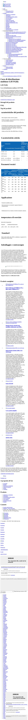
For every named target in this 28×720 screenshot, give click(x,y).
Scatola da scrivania (10, 20)
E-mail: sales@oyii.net (7, 507)
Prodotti (4, 13)
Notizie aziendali (9, 67)
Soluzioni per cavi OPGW (11, 43)
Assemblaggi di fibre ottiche (11, 16)
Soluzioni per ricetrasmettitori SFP (15, 54)
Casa (4, 8)
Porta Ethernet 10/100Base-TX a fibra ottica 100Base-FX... (14, 288)
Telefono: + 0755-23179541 (9, 508)
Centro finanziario (9, 60)
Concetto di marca (9, 12)
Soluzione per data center (11, 35)
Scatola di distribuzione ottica (12, 22)
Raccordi (7, 27)
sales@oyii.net (7, 5)
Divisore (7, 25)
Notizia (4, 65)
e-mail (13, 99)
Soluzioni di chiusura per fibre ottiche (13, 50)
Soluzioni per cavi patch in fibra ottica (13, 48)
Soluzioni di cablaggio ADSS (12, 42)
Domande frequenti (10, 64)
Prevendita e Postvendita (11, 63)
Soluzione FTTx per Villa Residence (15, 41)
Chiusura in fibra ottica (10, 21)
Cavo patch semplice (11, 410)
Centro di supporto (7, 487)
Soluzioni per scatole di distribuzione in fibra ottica (16, 47)
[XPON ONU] (9, 435)
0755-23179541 (7, 4)
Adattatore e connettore (10, 14)
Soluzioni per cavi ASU (10, 44)
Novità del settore (9, 68)
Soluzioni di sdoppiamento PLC (12, 51)
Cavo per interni (9, 18)
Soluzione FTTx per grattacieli (14, 39)
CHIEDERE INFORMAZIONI (7, 473)
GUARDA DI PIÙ (10, 319)
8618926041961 (7, 6)
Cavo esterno (8, 19)
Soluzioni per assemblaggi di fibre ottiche (14, 49)
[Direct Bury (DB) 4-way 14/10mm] (15, 348)
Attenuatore (8, 15)
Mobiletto (8, 26)
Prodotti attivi (8, 28)
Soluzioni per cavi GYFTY (11, 46)
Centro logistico (9, 61)
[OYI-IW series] (9, 381)
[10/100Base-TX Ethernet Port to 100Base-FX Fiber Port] (15, 285)
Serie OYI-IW (9, 383)
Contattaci (5, 69)
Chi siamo (5, 483)
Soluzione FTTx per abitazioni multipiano (17, 40)
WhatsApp (9, 99)
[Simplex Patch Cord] (10, 408)
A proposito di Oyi (9, 11)
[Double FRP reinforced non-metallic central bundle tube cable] (15, 323)
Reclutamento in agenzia (11, 62)
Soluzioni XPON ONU (13, 55)
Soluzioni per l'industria (8, 485)
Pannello (7, 23)
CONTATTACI (4, 99)
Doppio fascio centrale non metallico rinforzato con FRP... (14, 326)
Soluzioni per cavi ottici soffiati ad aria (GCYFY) (16, 32)
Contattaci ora (3, 478)
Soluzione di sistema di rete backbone (13, 36)
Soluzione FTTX (9, 37)
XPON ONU (9, 437)
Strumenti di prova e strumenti (12, 29)
